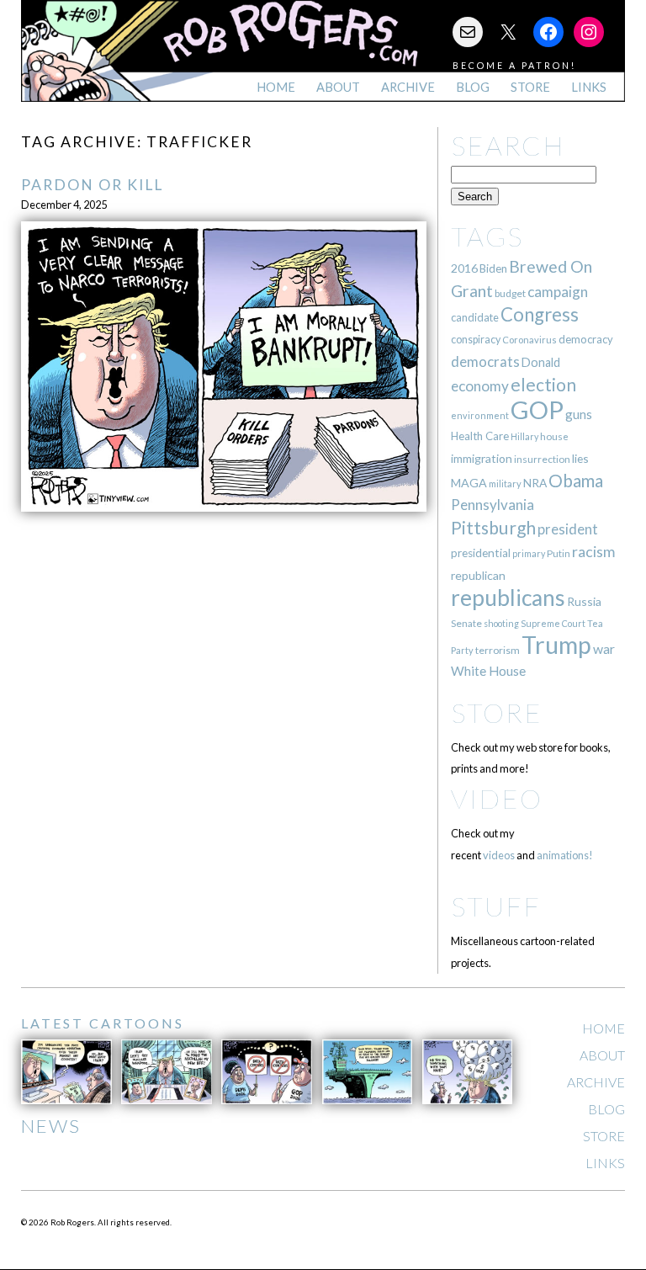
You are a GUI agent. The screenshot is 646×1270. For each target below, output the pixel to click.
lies (580, 458)
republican (478, 575)
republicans (508, 597)
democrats (485, 361)
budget (510, 293)
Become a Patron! (514, 65)
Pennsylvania (492, 504)
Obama (575, 480)
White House (488, 670)
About (338, 87)
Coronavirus (529, 339)
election (543, 384)
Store (530, 87)
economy (480, 386)
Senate (466, 623)
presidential (481, 553)
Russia (584, 601)
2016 (464, 268)
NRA (535, 483)
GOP (537, 409)
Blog (473, 87)
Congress (539, 314)
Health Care (480, 436)
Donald (541, 362)
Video (497, 798)
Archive (408, 87)
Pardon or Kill (92, 185)
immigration (481, 458)
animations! (565, 855)
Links (588, 87)
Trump (556, 644)
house (554, 436)
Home (276, 87)
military (505, 483)
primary (528, 553)
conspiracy (475, 339)
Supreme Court (553, 623)
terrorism (497, 650)
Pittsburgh (493, 528)
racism (593, 552)
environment (480, 415)
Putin (558, 553)
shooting (501, 623)
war (604, 648)
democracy (586, 339)
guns (578, 414)
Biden (493, 268)
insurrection (542, 459)
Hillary (524, 436)
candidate (475, 317)
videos (499, 855)
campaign (557, 291)
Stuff (496, 906)
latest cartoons (102, 1023)
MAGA (469, 483)
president (567, 529)
